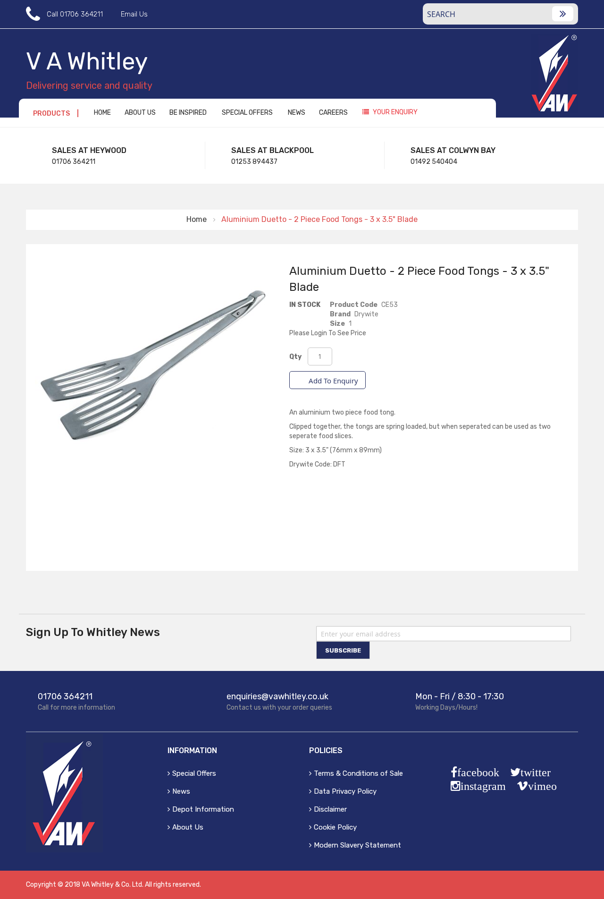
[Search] (562, 13)
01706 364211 (81, 14)
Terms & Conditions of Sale (358, 773)
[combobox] (500, 14)
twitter (535, 772)
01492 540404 (434, 162)
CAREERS (333, 113)
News (181, 791)
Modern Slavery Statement (357, 845)
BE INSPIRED (188, 113)
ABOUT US (140, 113)
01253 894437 (254, 162)
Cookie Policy (335, 827)
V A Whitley (87, 61)
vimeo (542, 786)
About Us (187, 827)
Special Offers (194, 773)
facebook (478, 772)
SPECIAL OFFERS (247, 113)
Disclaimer (330, 809)
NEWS (296, 113)
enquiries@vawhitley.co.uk (277, 696)
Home (196, 219)
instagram (483, 786)
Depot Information (203, 809)
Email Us (134, 14)
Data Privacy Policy (345, 791)
